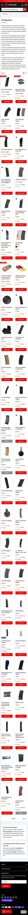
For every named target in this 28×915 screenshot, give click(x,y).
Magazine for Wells (19, 702)
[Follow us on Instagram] (8, 897)
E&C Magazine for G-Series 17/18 (19, 338)
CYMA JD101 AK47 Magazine (5, 120)
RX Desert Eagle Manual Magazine (20, 673)
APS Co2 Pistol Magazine (6, 89)
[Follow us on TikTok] (16, 897)
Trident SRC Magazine (6, 580)
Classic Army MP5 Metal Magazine (20, 521)
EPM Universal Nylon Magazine (5, 212)
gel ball (22, 27)
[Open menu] (2, 5)
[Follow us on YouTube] (13, 897)
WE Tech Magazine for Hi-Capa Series (20, 428)
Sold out (7, 441)
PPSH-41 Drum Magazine (6, 307)
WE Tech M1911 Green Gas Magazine (21, 308)
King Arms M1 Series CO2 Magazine (21, 398)
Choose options (21, 131)
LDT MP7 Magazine (19, 610)
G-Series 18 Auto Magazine (19, 491)
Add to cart (7, 101)
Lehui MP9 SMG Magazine (7, 490)
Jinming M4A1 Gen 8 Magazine (19, 581)
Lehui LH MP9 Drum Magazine (19, 459)
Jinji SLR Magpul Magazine (19, 243)
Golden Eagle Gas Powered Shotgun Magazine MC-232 (5, 704)
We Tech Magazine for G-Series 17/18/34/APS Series (20, 213)
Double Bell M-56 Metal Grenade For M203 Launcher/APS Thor (6, 277)
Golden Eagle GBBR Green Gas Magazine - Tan (6, 460)
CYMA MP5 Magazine (5, 397)
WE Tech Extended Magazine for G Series (6, 734)
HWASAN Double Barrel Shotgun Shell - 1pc (20, 276)
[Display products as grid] (23, 73)
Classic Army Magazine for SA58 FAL (20, 766)
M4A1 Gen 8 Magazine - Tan (6, 368)
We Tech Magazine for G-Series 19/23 (20, 150)
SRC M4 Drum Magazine (6, 520)
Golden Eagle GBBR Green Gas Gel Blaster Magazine (6, 429)
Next (24, 818)
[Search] (25, 9)
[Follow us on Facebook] (2, 897)
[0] (25, 5)
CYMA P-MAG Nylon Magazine (19, 120)
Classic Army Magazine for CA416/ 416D (20, 368)
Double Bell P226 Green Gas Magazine (6, 798)
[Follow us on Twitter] (5, 897)
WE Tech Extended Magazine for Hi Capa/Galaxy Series (19, 735)
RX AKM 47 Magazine (6, 550)
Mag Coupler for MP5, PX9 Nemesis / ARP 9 (20, 90)
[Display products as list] (26, 73)
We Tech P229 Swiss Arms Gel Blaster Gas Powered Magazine (6, 181)
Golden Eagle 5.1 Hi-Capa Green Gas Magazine (6, 611)
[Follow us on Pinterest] (11, 897)
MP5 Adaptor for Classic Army (6, 338)
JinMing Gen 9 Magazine (20, 179)
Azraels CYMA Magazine (20, 640)
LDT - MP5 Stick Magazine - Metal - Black (20, 551)
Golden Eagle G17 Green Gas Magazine (6, 673)
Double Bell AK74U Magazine (19, 801)
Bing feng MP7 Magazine (6, 149)
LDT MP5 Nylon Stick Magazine (5, 641)
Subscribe (6, 886)
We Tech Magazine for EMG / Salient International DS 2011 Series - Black (6, 245)
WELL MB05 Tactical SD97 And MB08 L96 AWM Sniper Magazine (7, 767)
